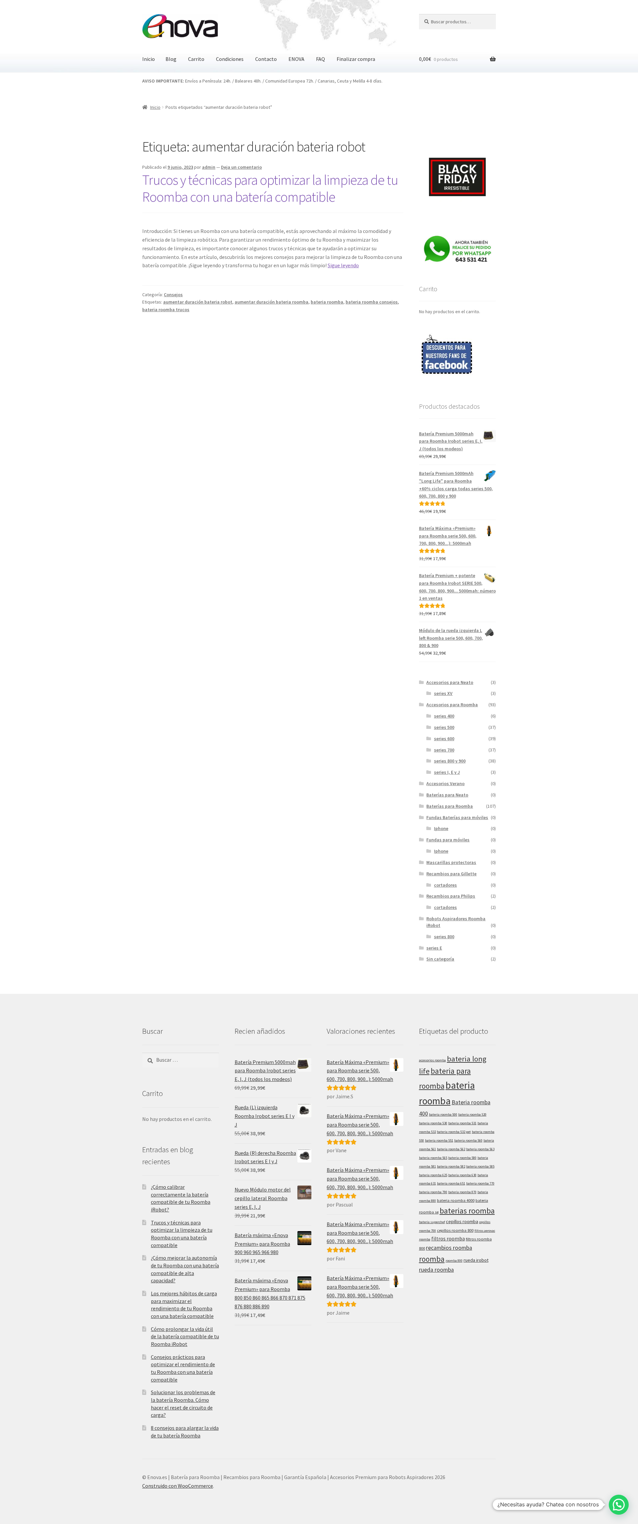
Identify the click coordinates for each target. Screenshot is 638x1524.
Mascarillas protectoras (451, 862)
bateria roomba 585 (480, 1166)
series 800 (444, 937)
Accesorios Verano (445, 783)
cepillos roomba (462, 1221)
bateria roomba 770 (480, 1183)
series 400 (444, 716)
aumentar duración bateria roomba (271, 302)
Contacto (266, 59)
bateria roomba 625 (433, 1175)
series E (434, 948)
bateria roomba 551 (439, 1140)
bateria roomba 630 (462, 1175)
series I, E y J (447, 772)
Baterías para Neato (447, 795)
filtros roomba (448, 1238)
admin (208, 167)
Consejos (173, 295)
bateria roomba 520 (472, 1114)
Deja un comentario (241, 167)
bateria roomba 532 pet (454, 1132)
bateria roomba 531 (462, 1123)
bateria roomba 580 (462, 1158)
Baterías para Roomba (449, 806)
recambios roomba (449, 1247)
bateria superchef (432, 1222)
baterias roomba (467, 1210)
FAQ (320, 59)
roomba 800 (454, 1260)
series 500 (444, 727)
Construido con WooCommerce (177, 1485)
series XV (443, 693)
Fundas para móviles (448, 840)
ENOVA (296, 59)
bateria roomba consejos (372, 302)
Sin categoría (440, 959)
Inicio (148, 59)
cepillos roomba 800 (455, 1230)
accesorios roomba (432, 1060)
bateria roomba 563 (480, 1149)
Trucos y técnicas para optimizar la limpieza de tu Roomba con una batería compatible (270, 188)
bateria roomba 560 (468, 1140)
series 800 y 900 (450, 761)
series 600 (444, 739)
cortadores (445, 885)
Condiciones (230, 59)
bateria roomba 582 (451, 1166)
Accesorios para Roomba (452, 705)
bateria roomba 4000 (456, 1200)
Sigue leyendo (343, 265)
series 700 (444, 750)
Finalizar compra (356, 59)
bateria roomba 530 (433, 1123)
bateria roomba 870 (462, 1192)
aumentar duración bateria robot (197, 302)
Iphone (441, 828)
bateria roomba (327, 302)
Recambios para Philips (450, 896)
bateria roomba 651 (451, 1183)
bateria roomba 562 (451, 1149)
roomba (432, 1259)
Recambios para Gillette (451, 874)
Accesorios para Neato (449, 682)
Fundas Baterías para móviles (457, 817)
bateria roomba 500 (443, 1114)
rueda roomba (436, 1269)
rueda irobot (476, 1260)
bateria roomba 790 (433, 1192)
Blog (170, 59)
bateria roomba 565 (433, 1158)
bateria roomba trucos (165, 310)
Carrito (196, 59)
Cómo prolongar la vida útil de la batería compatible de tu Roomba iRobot (185, 1336)
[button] (619, 1505)
